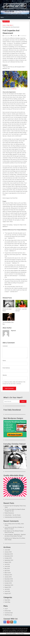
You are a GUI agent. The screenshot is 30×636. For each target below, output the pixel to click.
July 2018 (7, 589)
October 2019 (8, 558)
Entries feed (8, 610)
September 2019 (9, 560)
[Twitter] (15, 622)
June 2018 (7, 591)
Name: (4, 360)
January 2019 (8, 576)
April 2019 (7, 570)
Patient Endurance (9, 513)
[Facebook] (4, 622)
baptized (8, 35)
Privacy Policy (20, 633)
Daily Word (9, 25)
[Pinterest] (8, 622)
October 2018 (8, 583)
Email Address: (6, 367)
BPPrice (14, 88)
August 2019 (8, 562)
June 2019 (7, 566)
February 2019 (8, 574)
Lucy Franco (8, 527)
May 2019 (7, 568)
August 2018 (8, 587)
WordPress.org (8, 614)
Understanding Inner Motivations (13, 517)
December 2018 (9, 579)
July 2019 (7, 564)
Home (4, 25)
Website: (5, 375)
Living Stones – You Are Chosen (12, 515)
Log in (6, 608)
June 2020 (7, 549)
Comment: (5, 346)
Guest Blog (7, 602)
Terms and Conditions (11, 633)
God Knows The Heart (16, 536)
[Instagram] (11, 622)
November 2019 (9, 556)
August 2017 (8, 593)
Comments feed (9, 612)
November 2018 (9, 581)
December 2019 (9, 554)
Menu (2, 17)
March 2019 (8, 572)
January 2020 (8, 552)
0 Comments (23, 35)
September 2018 (9, 585)
